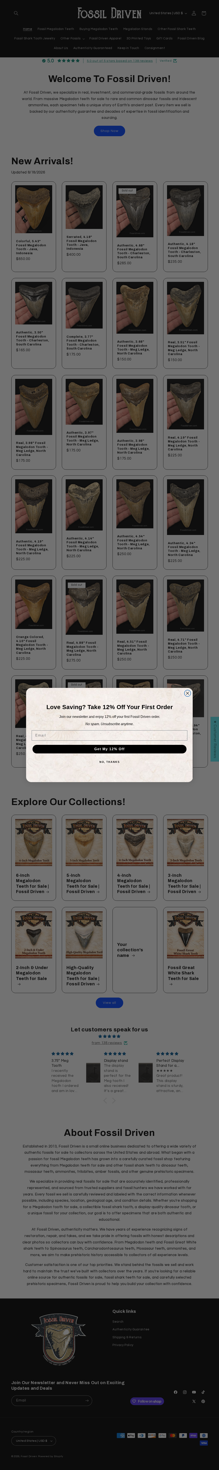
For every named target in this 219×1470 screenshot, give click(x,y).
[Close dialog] (187, 693)
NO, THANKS (109, 761)
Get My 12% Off (109, 749)
